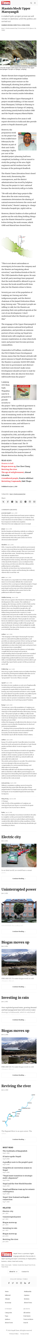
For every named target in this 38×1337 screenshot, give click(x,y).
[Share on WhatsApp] (21, 502)
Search (25, 1322)
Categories (8, 1312)
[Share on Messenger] (12, 502)
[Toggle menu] (35, 3)
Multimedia (27, 1291)
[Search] (31, 3)
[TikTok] (29, 1283)
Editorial (7, 1295)
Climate (7, 1299)
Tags (6, 1316)
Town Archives (28, 1319)
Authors (7, 1319)
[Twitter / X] (13, 1283)
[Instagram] (21, 1283)
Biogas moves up (8, 466)
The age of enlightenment (12, 472)
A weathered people (9, 478)
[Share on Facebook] (8, 502)
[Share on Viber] (30, 502)
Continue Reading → (19, 878)
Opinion (26, 1295)
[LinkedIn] (25, 1283)
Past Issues (26, 1316)
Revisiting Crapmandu (11, 481)
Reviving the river (9, 469)
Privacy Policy (13, 1334)
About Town (28, 1302)
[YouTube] (17, 1283)
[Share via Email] (34, 502)
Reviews (26, 1299)
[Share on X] (3, 502)
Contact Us (25, 1271)
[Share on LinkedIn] (16, 502)
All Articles (26, 1312)
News (6, 1291)
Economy (8, 1302)
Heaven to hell (7, 463)
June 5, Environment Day (17, 494)
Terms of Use (24, 1334)
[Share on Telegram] (25, 502)
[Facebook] (9, 1283)
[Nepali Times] (6, 1254)
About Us (12, 1271)
